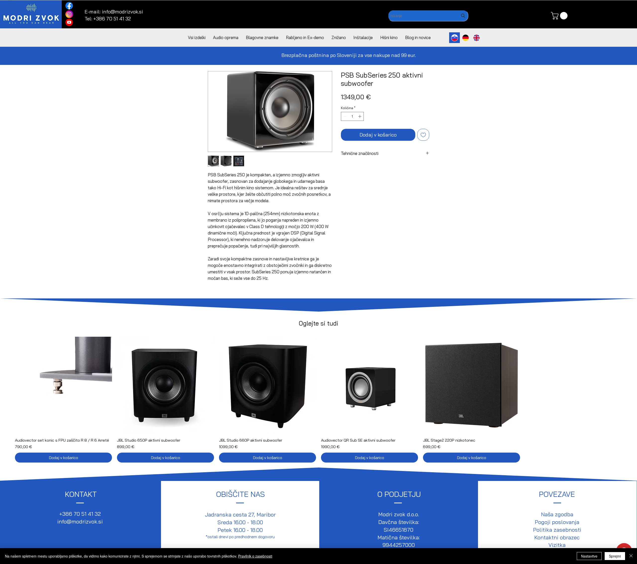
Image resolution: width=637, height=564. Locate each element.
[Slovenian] (454, 37)
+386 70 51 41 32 (112, 18)
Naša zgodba (557, 514)
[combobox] (428, 15)
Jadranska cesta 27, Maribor (240, 514)
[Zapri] (631, 556)
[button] (560, 15)
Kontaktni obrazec (557, 537)
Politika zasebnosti (557, 529)
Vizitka (557, 544)
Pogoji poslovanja (557, 521)
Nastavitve (589, 556)
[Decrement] (345, 116)
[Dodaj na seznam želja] (423, 135)
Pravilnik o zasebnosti (255, 556)
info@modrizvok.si (122, 11)
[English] (476, 37)
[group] (318, 399)
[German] (465, 37)
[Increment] (360, 116)
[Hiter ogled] (63, 385)
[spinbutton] (352, 116)
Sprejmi (615, 556)
